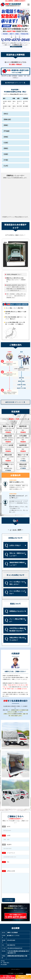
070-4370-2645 (11, 940)
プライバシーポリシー (15, 969)
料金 (3, 961)
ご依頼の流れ (5, 962)
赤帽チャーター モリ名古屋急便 (17, 973)
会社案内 (4, 964)
